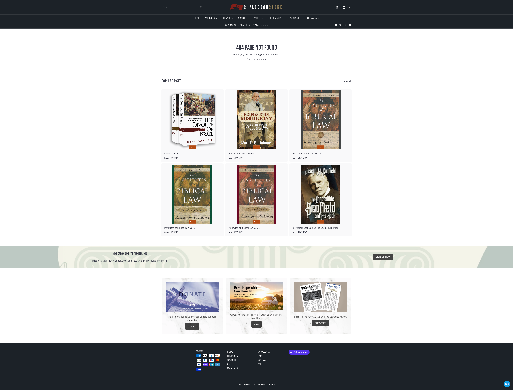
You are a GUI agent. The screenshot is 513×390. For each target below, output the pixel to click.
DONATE (227, 18)
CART (260, 364)
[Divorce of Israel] (192, 125)
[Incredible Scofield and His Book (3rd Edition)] (320, 199)
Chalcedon (312, 18)
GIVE (229, 364)
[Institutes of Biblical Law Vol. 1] (320, 125)
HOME (196, 18)
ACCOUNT (295, 18)
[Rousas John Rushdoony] (256, 125)
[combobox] (183, 7)
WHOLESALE (259, 18)
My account (232, 368)
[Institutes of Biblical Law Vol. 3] (192, 199)
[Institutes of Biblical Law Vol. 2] (256, 199)
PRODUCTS (210, 18)
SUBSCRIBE (243, 18)
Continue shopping (256, 59)
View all (347, 81)
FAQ (260, 356)
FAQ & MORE (276, 18)
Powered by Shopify (266, 384)
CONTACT (262, 360)
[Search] (201, 7)
